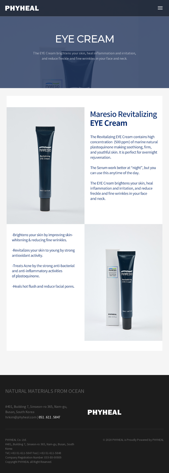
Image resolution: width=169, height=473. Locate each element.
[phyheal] (22, 8)
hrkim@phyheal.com (21, 417)
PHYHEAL (158, 440)
